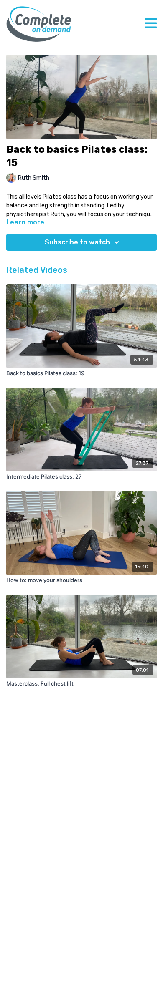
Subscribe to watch (77, 242)
